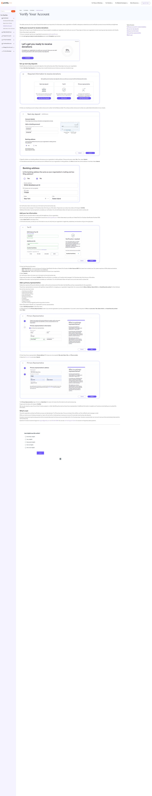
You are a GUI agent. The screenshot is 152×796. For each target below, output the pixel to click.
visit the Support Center (70, 420)
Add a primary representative (134, 33)
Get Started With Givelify (8, 20)
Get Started (32, 10)
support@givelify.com (44, 420)
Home (21, 10)
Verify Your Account (39, 10)
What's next (129, 35)
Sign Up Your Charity (7, 23)
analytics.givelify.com (53, 34)
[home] (6, 3)
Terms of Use (28, 357)
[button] (97, 3)
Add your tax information (133, 31)
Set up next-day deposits (133, 29)
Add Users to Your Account (8, 28)
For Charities (26, 10)
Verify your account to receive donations (136, 27)
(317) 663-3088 (54, 420)
